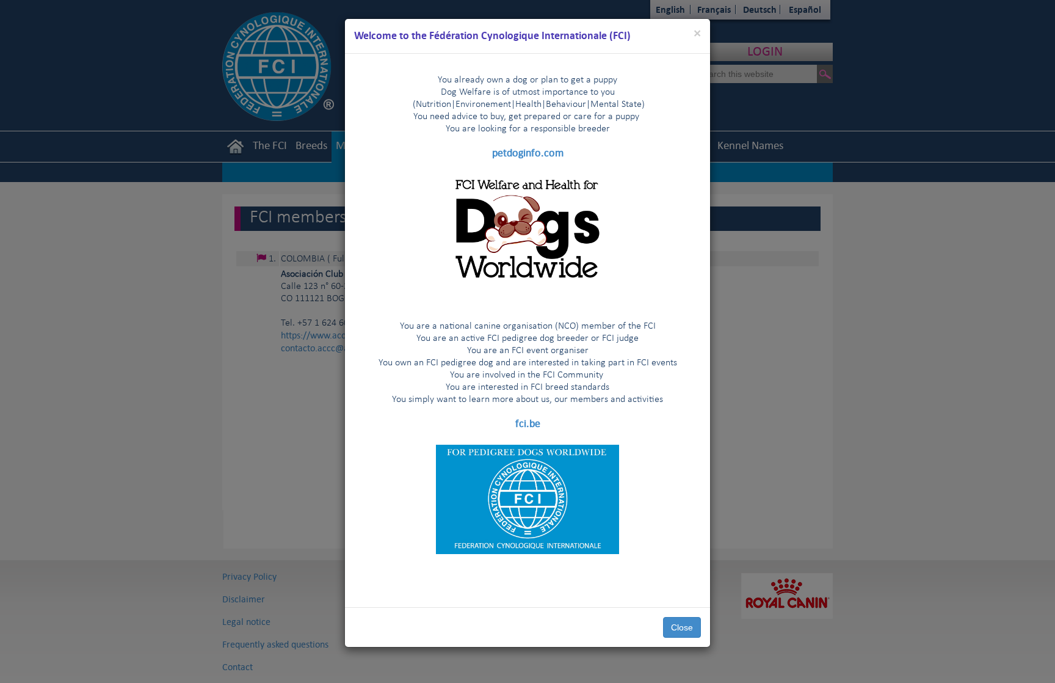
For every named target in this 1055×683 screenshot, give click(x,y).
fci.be (527, 423)
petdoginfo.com (528, 152)
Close (682, 627)
